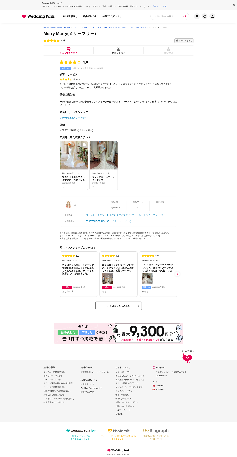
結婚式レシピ (90, 16)
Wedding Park (118, 450)
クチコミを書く (185, 41)
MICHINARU (161, 376)
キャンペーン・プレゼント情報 (129, 387)
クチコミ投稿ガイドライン (127, 383)
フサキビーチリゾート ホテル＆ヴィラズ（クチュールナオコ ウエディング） (125, 215)
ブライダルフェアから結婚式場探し (59, 398)
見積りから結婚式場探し (54, 395)
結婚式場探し (70, 16)
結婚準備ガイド (87, 384)
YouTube (159, 389)
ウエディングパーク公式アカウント (171, 372)
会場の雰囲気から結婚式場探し (57, 391)
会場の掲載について (124, 398)
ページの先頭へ (187, 351)
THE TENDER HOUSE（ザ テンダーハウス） (109, 221)
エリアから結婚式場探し (54, 372)
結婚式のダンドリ (112, 16)
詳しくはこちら (160, 6)
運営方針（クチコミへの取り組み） (130, 379)
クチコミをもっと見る (118, 305)
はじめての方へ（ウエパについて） (130, 376)
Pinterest (160, 386)
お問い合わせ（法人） (125, 406)
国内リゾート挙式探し (53, 376)
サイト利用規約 (122, 395)
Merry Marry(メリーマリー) (70, 33)
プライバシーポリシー (125, 391)
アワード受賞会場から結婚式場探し (59, 383)
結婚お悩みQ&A (87, 392)
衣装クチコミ (118, 53)
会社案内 (119, 414)
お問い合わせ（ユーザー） (127, 402)
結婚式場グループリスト (54, 402)
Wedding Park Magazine (91, 388)
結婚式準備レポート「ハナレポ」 (95, 372)
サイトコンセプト (123, 372)
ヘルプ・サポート (123, 410)
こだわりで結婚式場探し (54, 387)
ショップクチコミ (68, 53)
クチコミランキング (52, 379)
